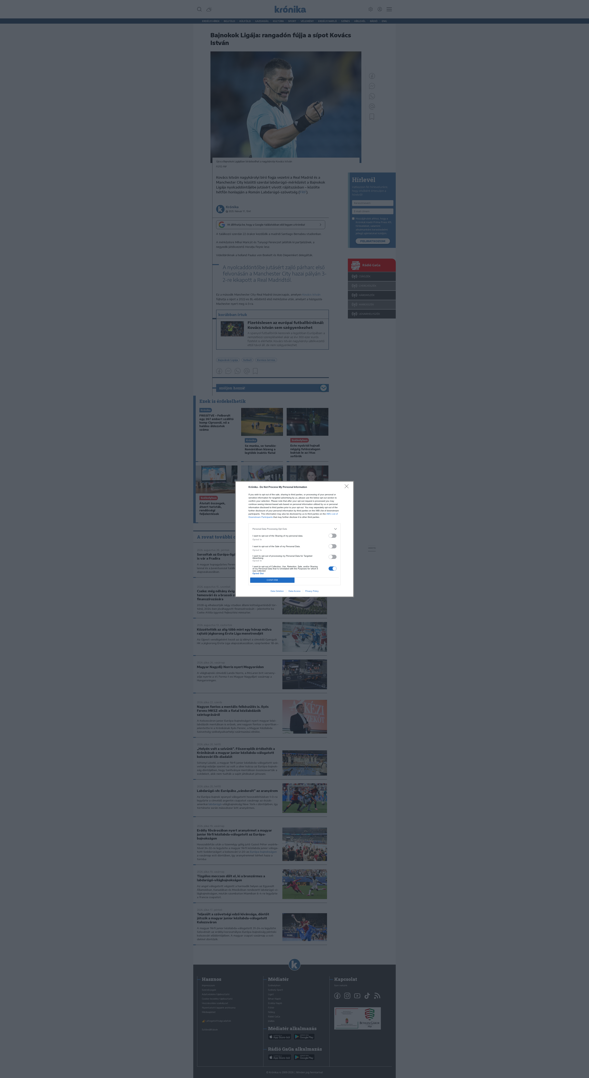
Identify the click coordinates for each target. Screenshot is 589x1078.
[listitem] (294, 529)
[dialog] (294, 539)
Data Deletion (277, 591)
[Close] (347, 487)
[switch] (333, 536)
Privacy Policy (312, 591)
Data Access (294, 591)
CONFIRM (272, 580)
